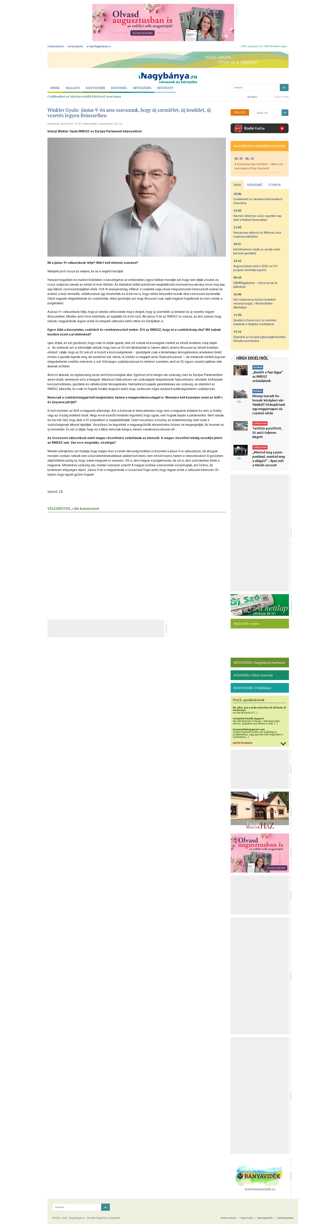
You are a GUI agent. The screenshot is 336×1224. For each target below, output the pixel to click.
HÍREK (55, 88)
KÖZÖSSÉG (119, 88)
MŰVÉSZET (165, 88)
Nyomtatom (106, 123)
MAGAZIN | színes (246, 623)
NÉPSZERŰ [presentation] (254, 185)
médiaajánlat (285, 1218)
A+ (116, 123)
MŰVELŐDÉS (142, 88)
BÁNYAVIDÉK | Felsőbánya (252, 688)
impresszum (228, 1218)
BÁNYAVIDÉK (95, 88)
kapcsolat (247, 1218)
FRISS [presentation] (237, 185)
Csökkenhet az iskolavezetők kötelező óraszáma (84, 96)
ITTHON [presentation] (274, 185)
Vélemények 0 (90, 123)
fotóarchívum (55, 46)
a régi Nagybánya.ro (99, 46)
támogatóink (265, 1218)
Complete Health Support (248, 718)
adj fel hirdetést (242, 743)
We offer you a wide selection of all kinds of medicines (259, 708)
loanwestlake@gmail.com (249, 729)
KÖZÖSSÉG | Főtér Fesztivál (253, 675)
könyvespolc (75, 46)
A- (121, 123)
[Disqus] (136, 564)
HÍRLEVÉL (240, 112)
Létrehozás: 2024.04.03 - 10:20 (64, 123)
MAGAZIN (73, 88)
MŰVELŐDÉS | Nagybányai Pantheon (259, 662)
